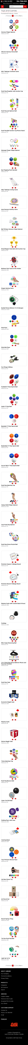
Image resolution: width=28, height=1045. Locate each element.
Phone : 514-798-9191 (6, 1012)
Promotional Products (7, 13)
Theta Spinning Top (7, 761)
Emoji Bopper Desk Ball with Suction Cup (13, 249)
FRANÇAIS (22, 3)
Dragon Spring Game (7, 288)
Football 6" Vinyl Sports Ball (9, 386)
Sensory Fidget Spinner (8, 32)
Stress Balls (9, 1038)
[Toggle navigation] (2, 6)
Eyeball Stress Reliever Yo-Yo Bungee (12, 308)
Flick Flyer (4, 327)
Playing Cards (5, 721)
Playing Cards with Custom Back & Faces (13, 603)
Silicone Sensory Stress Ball (9, 51)
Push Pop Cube (5, 682)
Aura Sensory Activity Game (9, 209)
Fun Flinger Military (7, 367)
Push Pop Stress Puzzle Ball (9, 544)
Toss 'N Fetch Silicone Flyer (9, 859)
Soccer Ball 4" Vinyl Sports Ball (10, 465)
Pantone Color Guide (7, 998)
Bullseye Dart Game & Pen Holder (11, 268)
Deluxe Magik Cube (7, 741)
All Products (4, 987)
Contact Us (4, 1010)
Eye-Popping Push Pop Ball (9, 170)
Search (3, 989)
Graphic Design (5, 996)
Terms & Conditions (6, 976)
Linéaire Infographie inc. (14, 1032)
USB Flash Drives (17, 1038)
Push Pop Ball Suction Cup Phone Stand (13, 130)
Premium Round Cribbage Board (10, 583)
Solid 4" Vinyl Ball (6, 406)
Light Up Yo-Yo (5, 958)
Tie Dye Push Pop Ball (7, 938)
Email (2, 1015)
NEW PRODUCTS (7, 3)
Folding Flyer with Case (8, 820)
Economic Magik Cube (7, 702)
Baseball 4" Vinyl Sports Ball (9, 426)
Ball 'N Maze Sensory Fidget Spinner (12, 229)
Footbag (3, 623)
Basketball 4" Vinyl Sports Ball (10, 446)
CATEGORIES (15, 3)
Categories (4, 985)
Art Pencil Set (5, 899)
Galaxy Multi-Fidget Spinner (9, 505)
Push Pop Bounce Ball (7, 781)
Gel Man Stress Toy (7, 879)
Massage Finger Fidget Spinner (10, 150)
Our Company (5, 973)
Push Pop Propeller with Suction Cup (12, 91)
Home (16, 13)
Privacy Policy (4, 978)
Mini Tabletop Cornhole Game (10, 71)
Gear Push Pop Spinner (8, 524)
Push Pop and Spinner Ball (9, 111)
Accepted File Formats (7, 1001)
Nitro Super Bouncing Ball (8, 643)
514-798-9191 (22, 1)
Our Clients (4, 1003)
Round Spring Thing (7, 918)
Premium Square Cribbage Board (11, 564)
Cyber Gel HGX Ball (6, 800)
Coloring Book (5, 840)
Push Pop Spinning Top (8, 485)
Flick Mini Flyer (5, 347)
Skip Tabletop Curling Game (9, 189)
